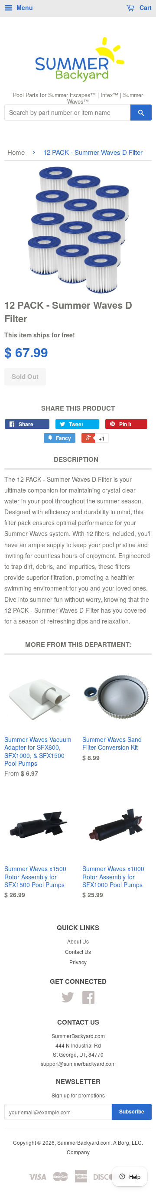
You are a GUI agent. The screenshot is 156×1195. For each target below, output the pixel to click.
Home (16, 152)
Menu (24, 7)
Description (76, 459)
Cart (145, 7)
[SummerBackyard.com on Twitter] (67, 1000)
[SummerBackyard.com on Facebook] (88, 1000)
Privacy (78, 962)
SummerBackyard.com (83, 1142)
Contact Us (78, 951)
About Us (78, 941)
